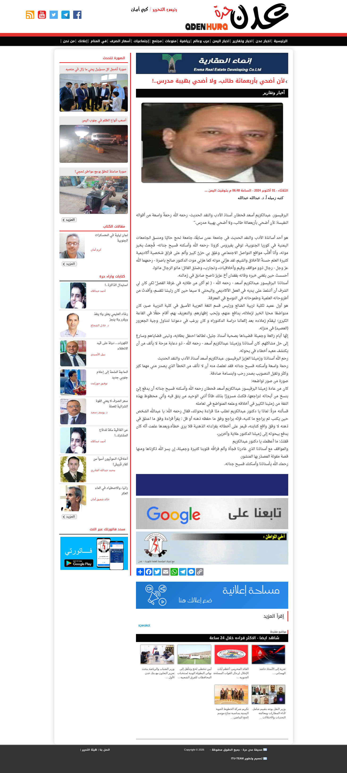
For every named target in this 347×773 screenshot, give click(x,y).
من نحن (68, 41)
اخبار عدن (262, 41)
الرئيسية (280, 41)
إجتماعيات (140, 41)
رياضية (184, 41)
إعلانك (82, 41)
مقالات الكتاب (114, 226)
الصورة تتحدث (114, 58)
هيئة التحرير (89, 749)
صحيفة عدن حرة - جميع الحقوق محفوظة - (235, 749)
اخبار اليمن (220, 41)
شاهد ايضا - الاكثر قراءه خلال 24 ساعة (244, 638)
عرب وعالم (200, 41)
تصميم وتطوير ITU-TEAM (246, 758)
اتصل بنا (105, 749)
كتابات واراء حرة (112, 276)
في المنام (98, 41)
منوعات (170, 41)
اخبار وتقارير (242, 41)
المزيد (70, 220)
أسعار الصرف (120, 41)
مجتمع (156, 41)
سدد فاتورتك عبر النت (107, 529)
